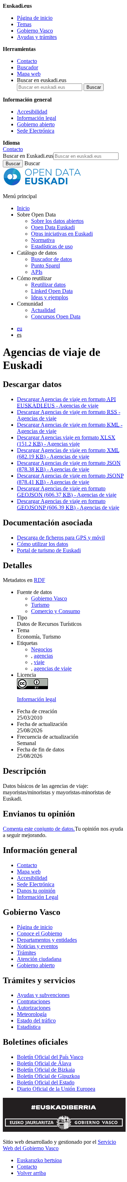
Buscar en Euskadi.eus (28, 156)
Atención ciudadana (39, 959)
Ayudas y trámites (37, 37)
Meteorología (32, 1014)
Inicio (23, 208)
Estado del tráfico (36, 1020)
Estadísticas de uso (52, 246)
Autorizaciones (33, 1008)
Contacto (27, 61)
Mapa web (29, 74)
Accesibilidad (32, 112)
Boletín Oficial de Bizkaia (46, 1070)
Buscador (27, 67)
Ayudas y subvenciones (43, 995)
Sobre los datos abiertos (57, 221)
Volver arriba (31, 1173)
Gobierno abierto (36, 124)
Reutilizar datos (48, 285)
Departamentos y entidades (47, 940)
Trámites (26, 953)
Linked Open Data (52, 291)
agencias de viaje (53, 668)
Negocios (41, 649)
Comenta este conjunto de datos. (39, 829)
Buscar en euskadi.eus (41, 80)
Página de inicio (35, 18)
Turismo (40, 605)
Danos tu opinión (36, 891)
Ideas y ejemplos (49, 297)
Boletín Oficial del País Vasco (50, 1057)
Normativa (43, 240)
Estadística (29, 1027)
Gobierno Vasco (35, 31)
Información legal (36, 118)
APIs (36, 272)
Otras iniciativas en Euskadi (62, 234)
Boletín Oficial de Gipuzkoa (48, 1076)
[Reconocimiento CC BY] (32, 687)
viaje (39, 662)
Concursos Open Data (55, 316)
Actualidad (43, 310)
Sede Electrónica (35, 131)
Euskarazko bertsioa (39, 1160)
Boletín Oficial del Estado (45, 1082)
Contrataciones (33, 1001)
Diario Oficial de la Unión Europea (56, 1089)
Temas (24, 24)
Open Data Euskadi (53, 227)
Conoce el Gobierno (39, 933)
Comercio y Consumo (55, 611)
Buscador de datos (51, 259)
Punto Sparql (45, 266)
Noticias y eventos (37, 946)
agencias (43, 656)
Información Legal (37, 897)
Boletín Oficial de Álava (44, 1063)
